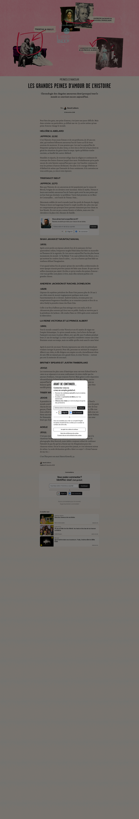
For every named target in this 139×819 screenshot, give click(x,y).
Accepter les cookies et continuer (69, 429)
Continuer (81, 408)
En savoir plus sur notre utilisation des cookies (69, 435)
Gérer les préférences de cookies (69, 433)
